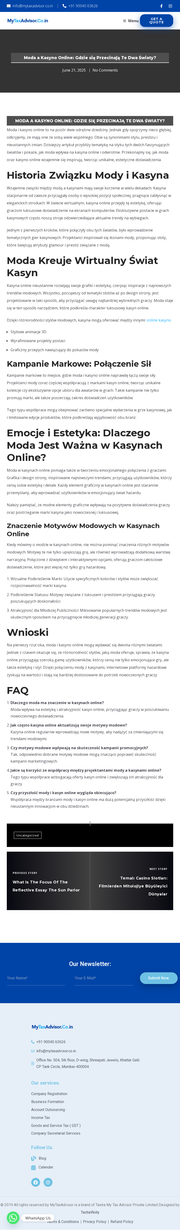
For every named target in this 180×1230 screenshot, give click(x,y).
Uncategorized (27, 835)
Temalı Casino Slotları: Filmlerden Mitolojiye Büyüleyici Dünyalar (133, 886)
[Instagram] (48, 1182)
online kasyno (158, 320)
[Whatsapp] (13, 1218)
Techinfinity (90, 1212)
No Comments (105, 70)
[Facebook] (35, 1182)
